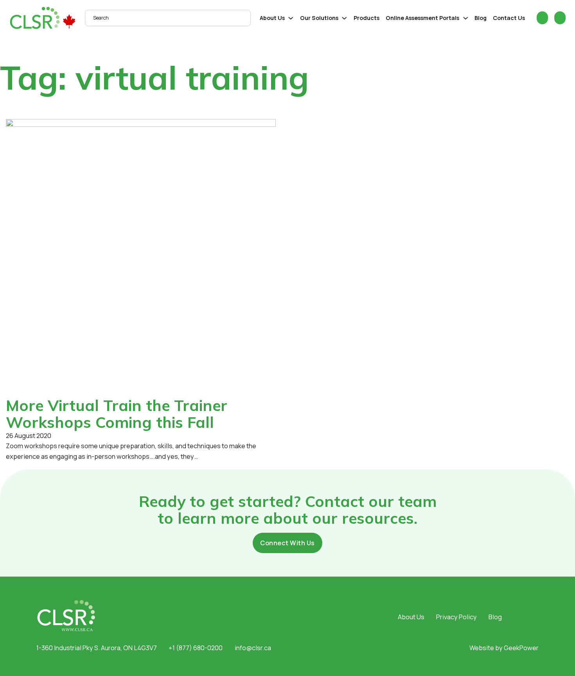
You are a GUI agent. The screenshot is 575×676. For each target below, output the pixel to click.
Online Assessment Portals (422, 18)
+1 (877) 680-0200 (196, 647)
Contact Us (509, 18)
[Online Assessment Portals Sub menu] (466, 18)
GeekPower (521, 647)
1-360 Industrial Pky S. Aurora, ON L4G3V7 (96, 647)
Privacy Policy (456, 616)
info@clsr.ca (253, 647)
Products (366, 18)
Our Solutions (319, 18)
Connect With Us (287, 543)
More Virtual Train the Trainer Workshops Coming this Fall (116, 414)
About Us (272, 18)
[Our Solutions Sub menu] (344, 18)
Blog (480, 18)
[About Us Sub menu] (291, 18)
